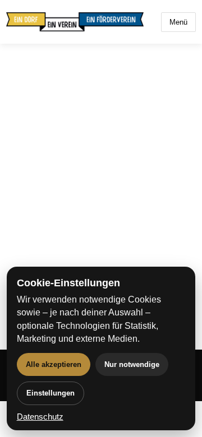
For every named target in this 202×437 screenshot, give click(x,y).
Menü (178, 22)
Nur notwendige (131, 364)
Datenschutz (40, 416)
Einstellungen (50, 393)
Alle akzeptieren (53, 364)
